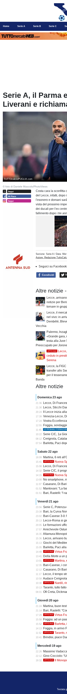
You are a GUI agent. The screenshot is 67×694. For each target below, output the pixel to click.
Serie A (50, 254)
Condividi (47, 274)
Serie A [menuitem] (21, 26)
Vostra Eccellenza (55, 420)
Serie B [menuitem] (37, 26)
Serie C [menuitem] (53, 26)
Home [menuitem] (6, 26)
